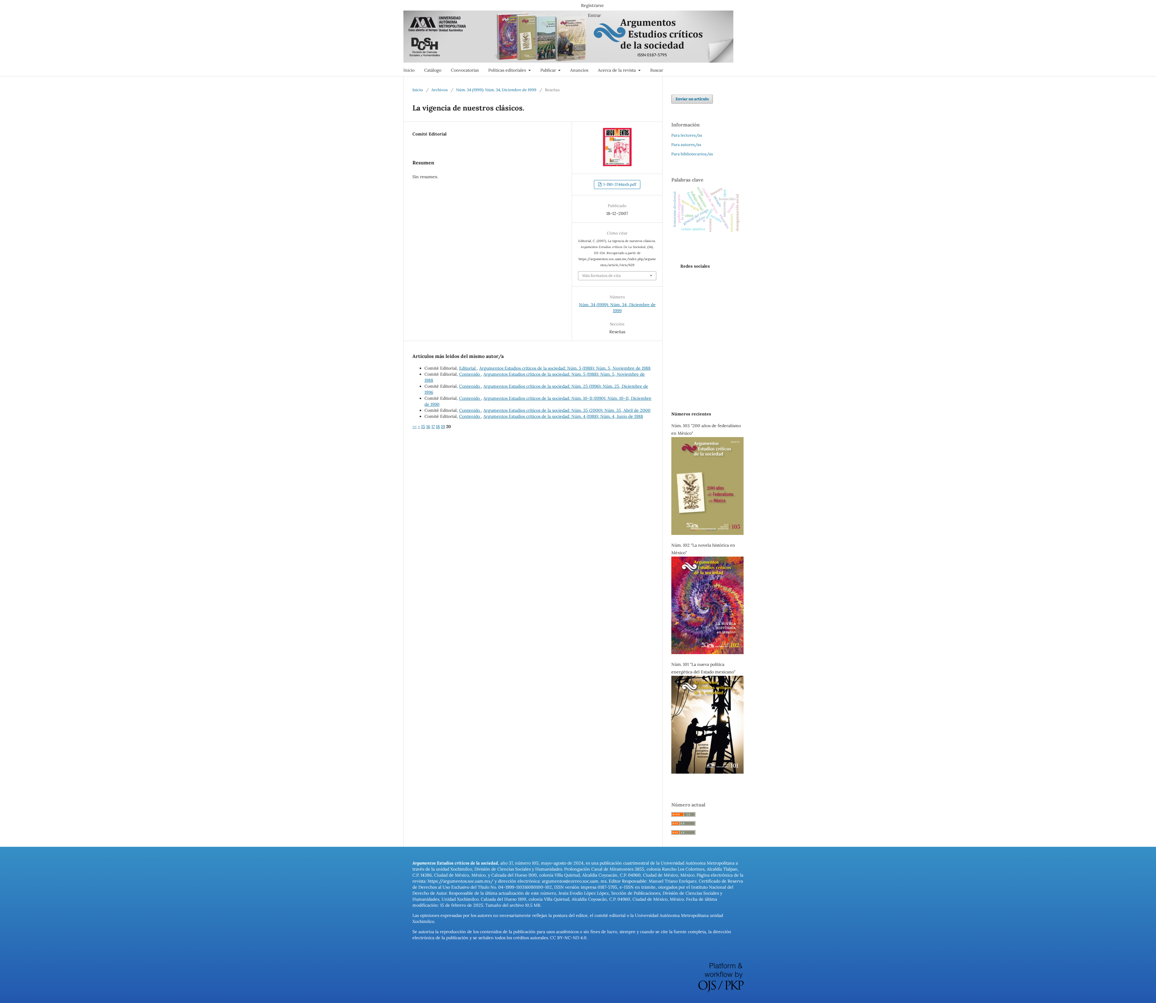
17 (433, 426)
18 (438, 426)
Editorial (468, 368)
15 (423, 426)
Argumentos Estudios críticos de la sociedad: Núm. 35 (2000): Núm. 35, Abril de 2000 (567, 410)
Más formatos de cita (601, 275)
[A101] (707, 772)
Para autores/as (686, 144)
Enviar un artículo (692, 98)
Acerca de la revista (617, 70)
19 (443, 426)
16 (428, 426)
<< (414, 426)
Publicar (548, 70)
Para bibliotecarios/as (692, 154)
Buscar (656, 70)
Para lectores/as (686, 135)
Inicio (409, 70)
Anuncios (579, 70)
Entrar (594, 15)
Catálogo (432, 70)
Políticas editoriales (507, 70)
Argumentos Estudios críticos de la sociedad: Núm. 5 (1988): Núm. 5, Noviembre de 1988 (565, 368)
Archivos (439, 89)
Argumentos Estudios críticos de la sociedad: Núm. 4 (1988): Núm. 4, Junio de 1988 (563, 416)
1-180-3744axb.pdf (619, 184)
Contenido (470, 374)
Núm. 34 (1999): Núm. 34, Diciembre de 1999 (496, 89)
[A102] (707, 652)
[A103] (707, 533)
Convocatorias (465, 70)
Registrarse (592, 5)
